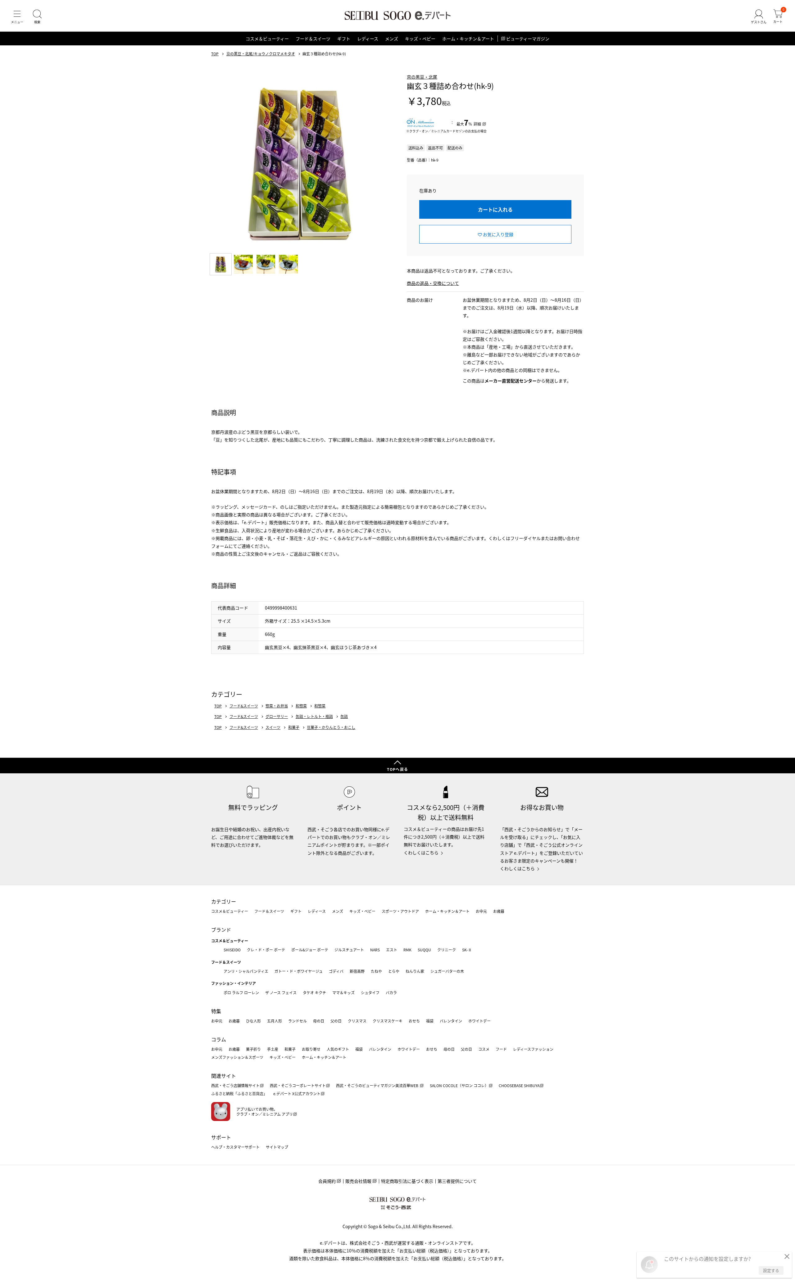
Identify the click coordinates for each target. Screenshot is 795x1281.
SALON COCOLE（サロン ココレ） (459, 1085)
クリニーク (446, 949)
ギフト (343, 38)
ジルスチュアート (349, 949)
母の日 (318, 1020)
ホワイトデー (479, 1020)
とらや (393, 971)
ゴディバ (336, 971)
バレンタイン (451, 1020)
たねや (376, 971)
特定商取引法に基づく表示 (407, 1181)
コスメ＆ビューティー (267, 38)
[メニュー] (17, 16)
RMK (407, 949)
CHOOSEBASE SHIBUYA (519, 1085)
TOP (215, 54)
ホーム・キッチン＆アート (468, 38)
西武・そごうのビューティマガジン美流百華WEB (377, 1085)
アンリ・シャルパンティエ (246, 971)
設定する (771, 1270)
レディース (367, 38)
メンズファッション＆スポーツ (237, 1057)
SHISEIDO (232, 949)
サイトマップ (277, 1147)
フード (501, 1049)
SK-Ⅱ (467, 949)
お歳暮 (498, 911)
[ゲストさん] (758, 16)
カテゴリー (223, 901)
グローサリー (277, 716)
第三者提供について (457, 1181)
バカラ (391, 992)
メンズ (391, 38)
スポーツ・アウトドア (400, 911)
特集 (216, 1011)
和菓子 (293, 727)
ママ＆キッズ (343, 992)
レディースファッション (533, 1049)
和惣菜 (301, 706)
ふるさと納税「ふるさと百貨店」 (239, 1093)
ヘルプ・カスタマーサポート (235, 1147)
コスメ (483, 1049)
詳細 (477, 123)
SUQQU (424, 949)
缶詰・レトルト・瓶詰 (314, 716)
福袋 (430, 1020)
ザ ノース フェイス (281, 992)
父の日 (336, 1020)
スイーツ (273, 727)
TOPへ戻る (397, 769)
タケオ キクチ (314, 992)
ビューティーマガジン (527, 38)
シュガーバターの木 (447, 971)
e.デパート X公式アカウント (296, 1093)
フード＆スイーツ (313, 38)
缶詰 (344, 716)
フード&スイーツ (243, 706)
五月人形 (274, 1020)
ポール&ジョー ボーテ (309, 949)
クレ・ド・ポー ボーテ (266, 949)
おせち (414, 1020)
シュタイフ (370, 992)
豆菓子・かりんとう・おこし (331, 727)
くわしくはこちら (421, 852)
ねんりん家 (415, 971)
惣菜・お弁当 (277, 706)
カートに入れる (495, 209)
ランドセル (297, 1020)
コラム (218, 1039)
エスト (391, 949)
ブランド (221, 929)
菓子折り (253, 1049)
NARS (375, 949)
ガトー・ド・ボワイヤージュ (299, 971)
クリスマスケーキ (387, 1020)
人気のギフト (338, 1049)
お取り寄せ (311, 1049)
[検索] (37, 16)
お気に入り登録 (498, 234)
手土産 (272, 1049)
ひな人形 (253, 1020)
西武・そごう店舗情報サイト (235, 1085)
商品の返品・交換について (433, 283)
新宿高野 (357, 971)
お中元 (481, 911)
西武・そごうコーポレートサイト (298, 1085)
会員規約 (327, 1181)
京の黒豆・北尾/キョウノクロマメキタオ (260, 54)
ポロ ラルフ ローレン (241, 992)
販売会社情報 (358, 1181)
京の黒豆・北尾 (422, 77)
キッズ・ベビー (420, 38)
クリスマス (357, 1020)
